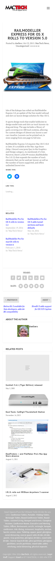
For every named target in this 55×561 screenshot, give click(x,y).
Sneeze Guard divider (19, 540)
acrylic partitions (23, 543)
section (48, 529)
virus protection (17, 537)
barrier (6, 532)
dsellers (18, 43)
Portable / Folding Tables (38, 514)
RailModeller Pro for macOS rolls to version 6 (15, 241)
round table (37, 543)
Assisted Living (16, 520)
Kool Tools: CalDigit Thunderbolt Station (25, 412)
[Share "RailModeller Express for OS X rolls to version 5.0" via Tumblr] (25, 278)
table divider (38, 535)
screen (13, 532)
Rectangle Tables (13, 517)
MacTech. (25, 554)
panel (39, 532)
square (33, 532)
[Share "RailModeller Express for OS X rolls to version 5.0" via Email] (42, 278)
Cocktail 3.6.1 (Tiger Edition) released (24, 385)
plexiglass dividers (33, 537)
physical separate (39, 546)
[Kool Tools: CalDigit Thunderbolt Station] (27, 400)
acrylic (31, 526)
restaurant (29, 529)
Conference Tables (19, 514)
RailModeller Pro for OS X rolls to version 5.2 (15, 221)
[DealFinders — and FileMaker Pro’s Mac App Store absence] (27, 434)
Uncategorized (22, 45)
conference (8, 529)
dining (21, 529)
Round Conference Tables (32, 517)
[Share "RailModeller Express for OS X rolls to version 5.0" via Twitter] (19, 278)
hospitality (39, 529)
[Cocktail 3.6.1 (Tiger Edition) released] (27, 368)
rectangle (39, 526)
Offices (13, 526)
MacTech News (42, 43)
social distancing (12, 535)
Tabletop (25, 532)
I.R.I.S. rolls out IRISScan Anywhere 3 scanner (27, 492)
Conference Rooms (21, 523)
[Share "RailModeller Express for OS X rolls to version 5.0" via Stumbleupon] (36, 278)
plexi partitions (35, 540)
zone (19, 532)
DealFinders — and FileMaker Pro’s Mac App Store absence (26, 455)
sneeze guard (26, 535)
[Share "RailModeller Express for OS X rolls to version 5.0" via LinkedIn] (30, 278)
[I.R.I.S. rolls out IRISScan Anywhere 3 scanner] (27, 475)
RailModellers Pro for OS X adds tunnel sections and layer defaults (37, 223)
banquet (47, 526)
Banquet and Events (33, 520)
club (15, 529)
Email (18, 557)
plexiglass (47, 532)
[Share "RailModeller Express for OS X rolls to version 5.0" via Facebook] (13, 278)
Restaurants (22, 526)
